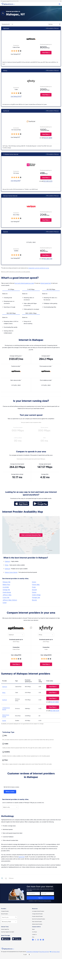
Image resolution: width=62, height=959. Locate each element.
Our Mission (34, 931)
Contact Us (34, 934)
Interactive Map (31, 535)
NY (6, 878)
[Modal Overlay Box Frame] (31, 893)
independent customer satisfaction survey (38, 268)
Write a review (10, 791)
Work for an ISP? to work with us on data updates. (15, 271)
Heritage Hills (6, 589)
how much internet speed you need (24, 283)
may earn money (5, 1)
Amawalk (34, 589)
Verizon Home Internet (11, 572)
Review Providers (4, 913)
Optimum (7, 561)
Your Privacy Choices (55, 951)
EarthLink (7, 568)
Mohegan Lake (36, 597)
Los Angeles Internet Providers (38, 911)
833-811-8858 (48, 138)
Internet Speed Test (5, 929)
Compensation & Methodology (32, 951)
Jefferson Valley (7, 595)
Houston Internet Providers (37, 916)
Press (33, 937)
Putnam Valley (36, 584)
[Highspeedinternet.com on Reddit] (40, 940)
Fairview (34, 592)
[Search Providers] (15, 917)
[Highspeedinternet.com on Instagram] (38, 940)
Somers (34, 582)
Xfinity (6, 565)
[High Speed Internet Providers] (8, 4)
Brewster (34, 600)
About (33, 929)
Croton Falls (6, 597)
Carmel (4, 602)
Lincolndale (6, 587)
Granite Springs (7, 592)
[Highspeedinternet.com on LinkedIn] (43, 940)
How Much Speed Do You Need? (7, 931)
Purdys (34, 587)
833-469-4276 (47, 181)
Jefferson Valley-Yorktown (10, 600)
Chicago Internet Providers (37, 913)
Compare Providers (5, 911)
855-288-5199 (48, 259)
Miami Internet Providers (37, 921)
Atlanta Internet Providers (37, 924)
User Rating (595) (15, 180)
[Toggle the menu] (59, 4)
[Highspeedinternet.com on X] (35, 940)
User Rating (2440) (16, 96)
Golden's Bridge (36, 595)
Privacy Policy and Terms (44, 951)
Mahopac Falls (6, 582)
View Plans (44, 52)
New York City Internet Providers (38, 919)
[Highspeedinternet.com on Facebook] (33, 940)
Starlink (4, 720)
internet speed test (45, 283)
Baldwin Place (6, 584)
